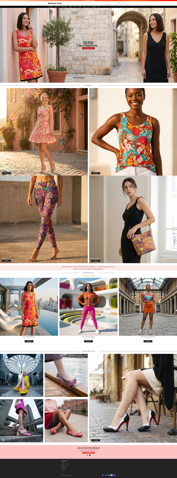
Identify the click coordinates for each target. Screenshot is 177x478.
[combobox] (125, 2)
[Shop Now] (44, 132)
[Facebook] (87, 455)
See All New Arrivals (88, 275)
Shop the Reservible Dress (88, 48)
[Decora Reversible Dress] (29, 307)
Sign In (121, 4)
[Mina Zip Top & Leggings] (88, 307)
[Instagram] (90, 455)
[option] (88, 310)
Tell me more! (88, 452)
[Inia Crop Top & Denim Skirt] (148, 307)
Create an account (126, 4)
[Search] (125, 2)
